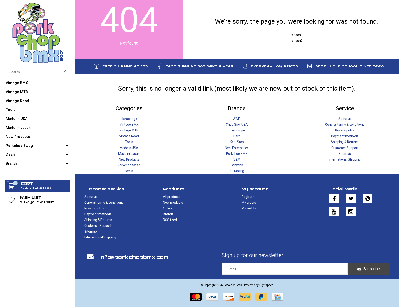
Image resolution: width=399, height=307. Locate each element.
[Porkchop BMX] (37, 32)
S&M (236, 159)
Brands (12, 163)
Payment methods (344, 136)
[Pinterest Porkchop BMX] (367, 198)
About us (344, 119)
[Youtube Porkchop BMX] (334, 211)
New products (173, 202)
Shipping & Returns (345, 142)
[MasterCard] (196, 297)
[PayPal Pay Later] (261, 297)
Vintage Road (17, 101)
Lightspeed (266, 285)
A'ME (237, 119)
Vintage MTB (17, 92)
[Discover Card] (228, 297)
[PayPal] (245, 297)
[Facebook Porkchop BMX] (334, 198)
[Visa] (212, 297)
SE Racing (237, 171)
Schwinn (237, 165)
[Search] (65, 71)
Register (248, 197)
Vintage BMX (17, 83)
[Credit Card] (277, 297)
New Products (18, 136)
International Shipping (345, 159)
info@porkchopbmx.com (133, 257)
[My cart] (11, 187)
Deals (11, 154)
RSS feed (170, 220)
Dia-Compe (237, 130)
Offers (168, 208)
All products (171, 197)
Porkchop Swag (19, 145)
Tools (10, 109)
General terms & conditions (344, 124)
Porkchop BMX (237, 153)
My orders (249, 202)
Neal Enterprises (237, 148)
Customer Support (344, 148)
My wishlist (249, 208)
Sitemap (345, 153)
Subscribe (371, 269)
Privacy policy (345, 130)
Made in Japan (18, 127)
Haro (236, 136)
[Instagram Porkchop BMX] (351, 211)
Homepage (129, 119)
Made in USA (17, 118)
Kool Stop (237, 142)
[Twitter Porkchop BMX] (351, 198)
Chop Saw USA (237, 124)
